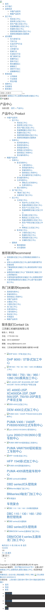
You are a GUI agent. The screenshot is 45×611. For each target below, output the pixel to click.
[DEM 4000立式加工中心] (17, 404)
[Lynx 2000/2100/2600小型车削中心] (21, 429)
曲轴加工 (13, 66)
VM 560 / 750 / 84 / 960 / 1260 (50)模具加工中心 (23, 376)
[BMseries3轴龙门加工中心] (18, 488)
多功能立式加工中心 (30, 215)
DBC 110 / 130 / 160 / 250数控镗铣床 (24, 515)
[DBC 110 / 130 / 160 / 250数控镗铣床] (22, 508)
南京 (15, 579)
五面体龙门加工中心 (25, 195)
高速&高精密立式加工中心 (32, 220)
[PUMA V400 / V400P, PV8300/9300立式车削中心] (25, 414)
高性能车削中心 (23, 147)
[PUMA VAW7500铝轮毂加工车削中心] (22, 442)
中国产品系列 (15, 11)
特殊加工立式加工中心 (30, 227)
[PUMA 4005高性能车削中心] (19, 465)
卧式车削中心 (22, 162)
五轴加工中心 (12, 301)
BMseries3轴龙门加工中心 (24, 494)
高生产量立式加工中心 (19, 23)
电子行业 (13, 46)
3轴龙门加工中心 (23, 192)
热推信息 (3, 574)
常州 (27, 579)
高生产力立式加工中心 (30, 207)
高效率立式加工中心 (18, 21)
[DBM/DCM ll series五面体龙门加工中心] (23, 531)
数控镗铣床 (21, 245)
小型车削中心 (27, 165)
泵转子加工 (14, 61)
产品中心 (20, 108)
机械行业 (13, 51)
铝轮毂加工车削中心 (25, 152)
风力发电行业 (15, 38)
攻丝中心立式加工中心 (30, 202)
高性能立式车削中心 (25, 150)
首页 (6, 3)
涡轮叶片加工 (15, 68)
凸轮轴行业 (14, 48)
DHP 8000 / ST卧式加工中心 (24, 361)
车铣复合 (10, 316)
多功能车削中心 (23, 177)
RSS (27, 574)
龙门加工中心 (17, 190)
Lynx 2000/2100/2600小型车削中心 (24, 436)
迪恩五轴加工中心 (32, 95)
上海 (11, 579)
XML (32, 574)
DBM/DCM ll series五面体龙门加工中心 (24, 538)
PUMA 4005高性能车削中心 (24, 472)
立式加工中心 (22, 200)
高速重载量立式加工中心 (19, 26)
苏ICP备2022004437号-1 (24, 567)
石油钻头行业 (15, 53)
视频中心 (8, 83)
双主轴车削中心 (23, 155)
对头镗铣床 (21, 247)
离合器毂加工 (15, 63)
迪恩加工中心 (13, 95)
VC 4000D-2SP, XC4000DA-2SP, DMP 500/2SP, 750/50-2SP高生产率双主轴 (24, 395)
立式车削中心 (22, 180)
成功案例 (8, 36)
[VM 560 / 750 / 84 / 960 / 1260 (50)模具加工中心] (25, 367)
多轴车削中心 (27, 170)
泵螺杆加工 (14, 58)
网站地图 (20, 574)
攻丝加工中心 (15, 18)
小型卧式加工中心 (29, 232)
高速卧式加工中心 (17, 28)
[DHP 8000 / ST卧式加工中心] (19, 353)
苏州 (31, 579)
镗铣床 (14, 242)
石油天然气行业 (16, 43)
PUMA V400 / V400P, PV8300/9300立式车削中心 (25, 423)
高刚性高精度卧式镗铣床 (19, 33)
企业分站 (12, 574)
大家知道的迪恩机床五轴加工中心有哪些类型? (25, 277)
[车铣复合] (11, 498)
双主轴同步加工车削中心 (31, 175)
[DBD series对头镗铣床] (16, 478)
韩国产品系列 (15, 13)
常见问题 (13, 81)
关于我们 (8, 6)
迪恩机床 (8, 8)
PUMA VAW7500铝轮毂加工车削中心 (24, 449)
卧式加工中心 (22, 230)
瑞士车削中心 (22, 187)
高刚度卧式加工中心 (30, 237)
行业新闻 (13, 78)
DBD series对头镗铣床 (22, 484)
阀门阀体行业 (15, 56)
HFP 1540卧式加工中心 (22, 461)
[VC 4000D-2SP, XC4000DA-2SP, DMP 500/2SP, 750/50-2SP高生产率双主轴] (25, 383)
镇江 (2, 582)
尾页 (9, 553)
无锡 (19, 579)
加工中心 (8, 16)
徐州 (23, 579)
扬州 (43, 579)
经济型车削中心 (23, 142)
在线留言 (8, 86)
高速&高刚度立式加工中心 (32, 205)
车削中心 (15, 140)
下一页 (4, 553)
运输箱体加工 (15, 71)
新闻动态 (8, 73)
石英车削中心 (27, 185)
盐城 (39, 579)
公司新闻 (13, 76)
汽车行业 (13, 41)
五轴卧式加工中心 (29, 240)
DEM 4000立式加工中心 (23, 409)
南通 (35, 579)
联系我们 (8, 88)
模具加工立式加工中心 (30, 217)
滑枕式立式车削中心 (30, 182)
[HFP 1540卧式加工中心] (17, 455)
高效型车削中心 (23, 145)
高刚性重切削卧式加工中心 (20, 31)
